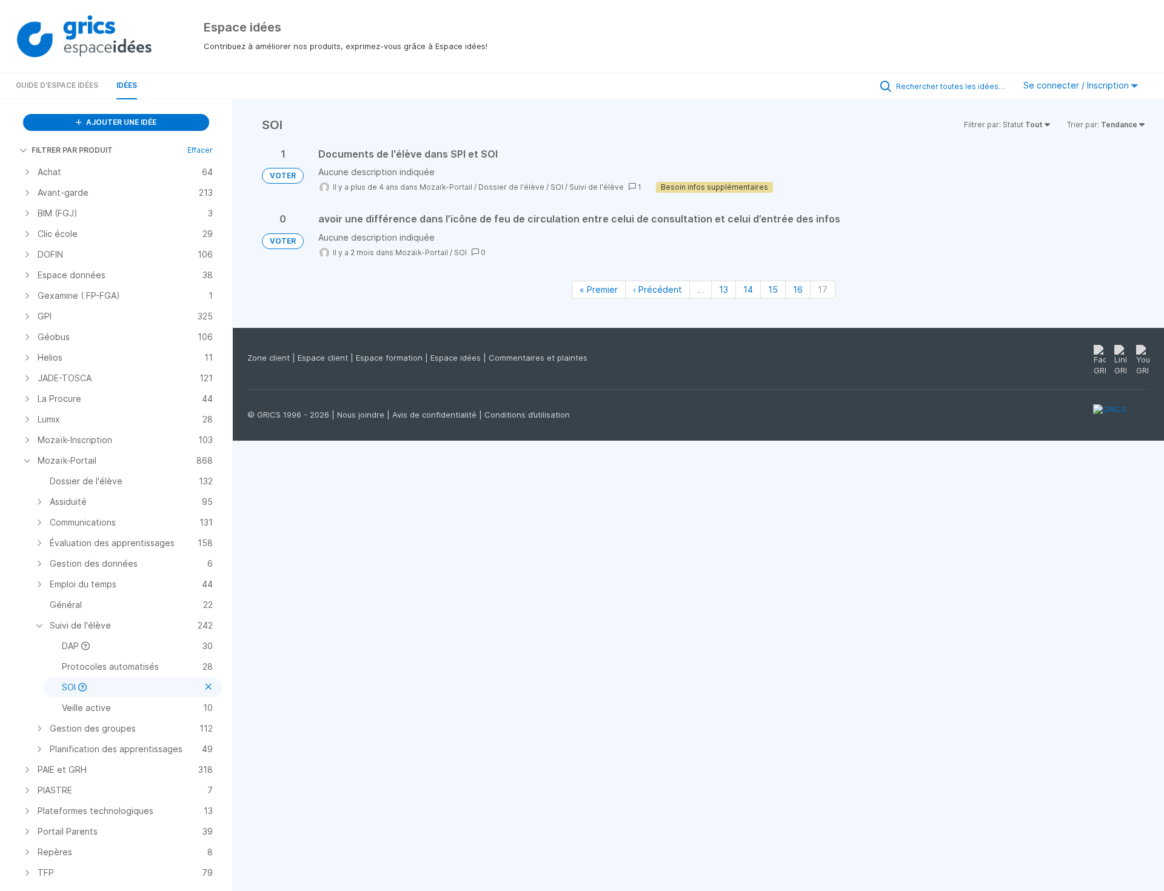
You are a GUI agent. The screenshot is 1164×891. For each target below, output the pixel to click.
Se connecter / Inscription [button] (1077, 85)
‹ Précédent (657, 289)
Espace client (324, 357)
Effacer (200, 150)
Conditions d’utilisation (527, 414)
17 (823, 289)
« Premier (599, 289)
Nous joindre (362, 414)
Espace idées (456, 357)
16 (798, 289)
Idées (126, 85)
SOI (556, 187)
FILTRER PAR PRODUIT (72, 150)
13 (723, 289)
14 (748, 289)
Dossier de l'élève (511, 187)
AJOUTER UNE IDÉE (120, 122)
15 (773, 289)
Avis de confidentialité (435, 414)
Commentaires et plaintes (538, 357)
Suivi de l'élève (596, 187)
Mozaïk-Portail (446, 187)
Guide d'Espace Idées (57, 85)
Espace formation (390, 357)
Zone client (269, 357)
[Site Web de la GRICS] (1121, 416)
